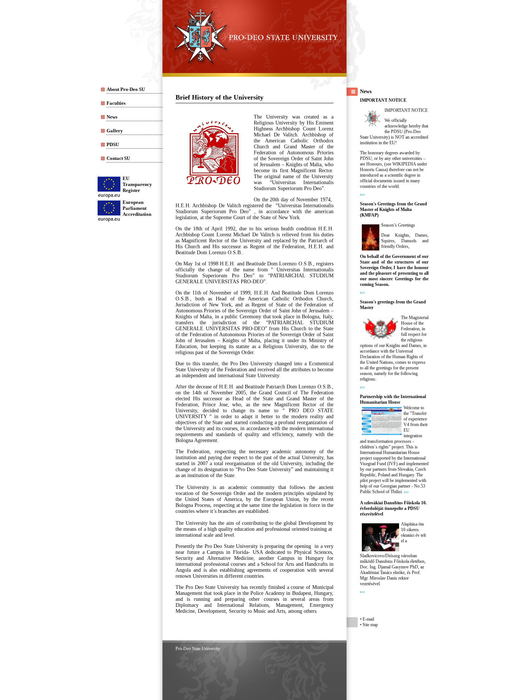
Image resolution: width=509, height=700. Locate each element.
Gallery (115, 130)
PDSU (113, 144)
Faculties (116, 103)
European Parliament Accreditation (137, 208)
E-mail (368, 619)
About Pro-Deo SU (126, 89)
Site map (370, 624)
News (112, 117)
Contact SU (118, 158)
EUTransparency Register (137, 184)
